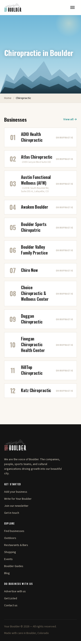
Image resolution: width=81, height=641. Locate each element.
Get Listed (10, 598)
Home (7, 98)
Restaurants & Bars (16, 545)
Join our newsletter (16, 506)
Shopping (10, 552)
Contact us (10, 605)
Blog (7, 573)
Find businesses (14, 531)
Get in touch (11, 513)
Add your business (15, 492)
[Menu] (72, 7)
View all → (70, 119)
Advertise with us (15, 591)
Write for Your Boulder (18, 499)
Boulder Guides (13, 566)
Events (8, 559)
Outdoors (10, 538)
